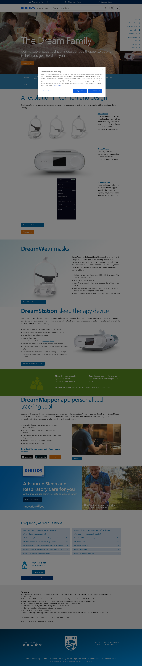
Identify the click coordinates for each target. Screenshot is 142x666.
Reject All (80, 91)
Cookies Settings (48, 91)
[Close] (102, 69)
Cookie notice (57, 85)
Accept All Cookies (95, 91)
